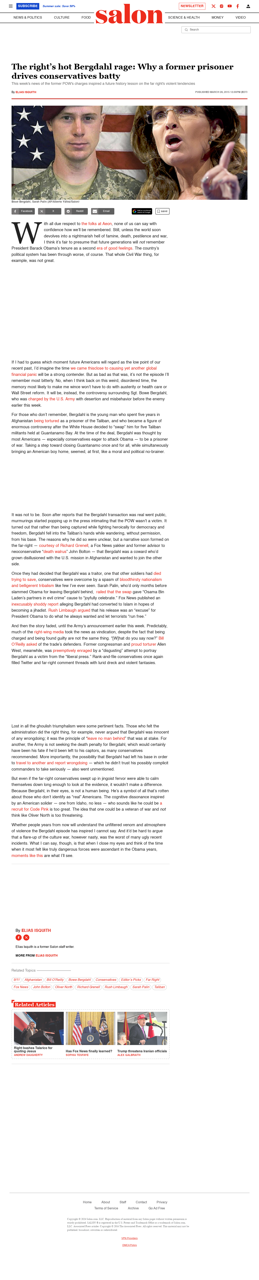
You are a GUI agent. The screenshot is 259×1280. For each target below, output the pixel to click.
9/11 (17, 980)
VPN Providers (129, 1238)
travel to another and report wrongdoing (51, 763)
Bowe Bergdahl (79, 980)
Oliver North (63, 987)
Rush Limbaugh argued (69, 611)
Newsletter (192, 6)
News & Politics (28, 17)
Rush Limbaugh (116, 987)
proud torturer (143, 645)
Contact (141, 1202)
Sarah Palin (140, 987)
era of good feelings (114, 249)
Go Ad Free (157, 1208)
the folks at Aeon (97, 224)
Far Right (152, 980)
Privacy (162, 1202)
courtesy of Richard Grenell (63, 546)
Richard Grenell (88, 987)
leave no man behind (106, 739)
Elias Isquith (26, 92)
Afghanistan (33, 980)
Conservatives (106, 980)
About (105, 1202)
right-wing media (49, 632)
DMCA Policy (129, 1245)
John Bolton (41, 987)
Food (86, 17)
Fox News (21, 987)
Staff (123, 1202)
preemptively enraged (72, 651)
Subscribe (28, 6)
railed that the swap (114, 592)
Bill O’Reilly (55, 980)
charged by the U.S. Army (51, 399)
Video (241, 17)
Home (87, 1202)
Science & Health (184, 17)
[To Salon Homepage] (129, 13)
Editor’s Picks (131, 980)
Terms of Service (106, 1208)
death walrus (55, 552)
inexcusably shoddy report (35, 605)
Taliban (159, 987)
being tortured (46, 421)
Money (218, 17)
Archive (133, 1208)
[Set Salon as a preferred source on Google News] (142, 211)
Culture (62, 17)
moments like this (27, 856)
